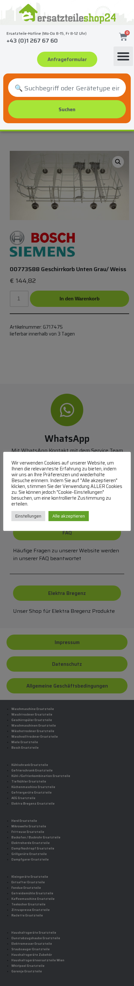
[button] (123, 56)
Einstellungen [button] (28, 516)
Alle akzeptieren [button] (68, 516)
